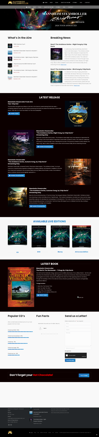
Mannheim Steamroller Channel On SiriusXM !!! (25, 50)
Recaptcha (68, 351)
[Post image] (10, 46)
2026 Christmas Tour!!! (19, 44)
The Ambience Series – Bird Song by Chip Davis (25, 70)
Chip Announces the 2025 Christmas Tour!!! (25, 63)
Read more (63, 64)
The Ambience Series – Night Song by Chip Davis (26, 57)
